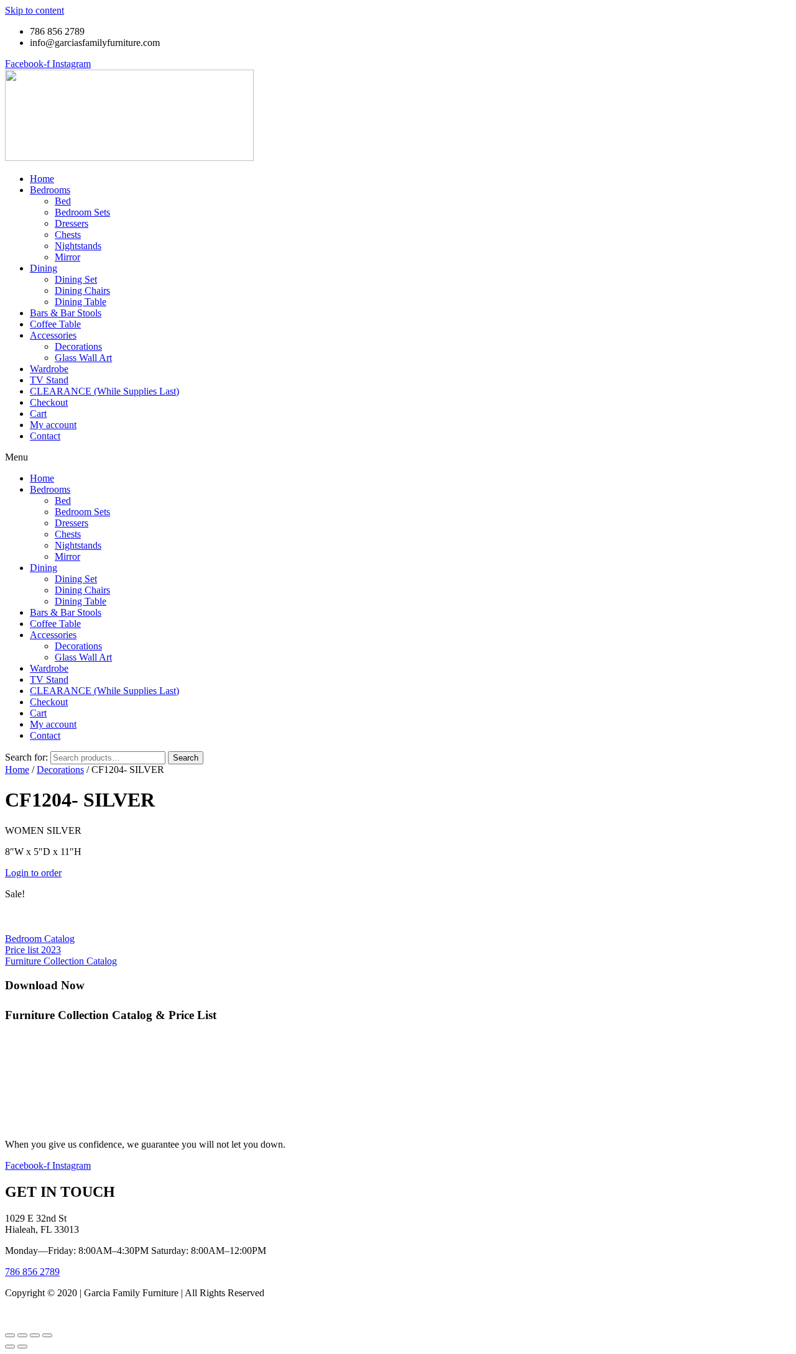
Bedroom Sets (82, 212)
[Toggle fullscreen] (22, 1335)
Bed (63, 201)
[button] (398, 457)
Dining (43, 268)
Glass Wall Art (83, 357)
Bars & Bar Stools (65, 313)
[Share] (35, 1335)
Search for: (26, 757)
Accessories (53, 335)
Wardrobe (49, 369)
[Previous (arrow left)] (10, 1346)
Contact (45, 436)
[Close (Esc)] (47, 1335)
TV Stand (49, 380)
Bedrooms (50, 190)
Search (185, 757)
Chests (68, 234)
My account (53, 424)
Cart (38, 413)
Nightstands (78, 245)
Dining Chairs (82, 290)
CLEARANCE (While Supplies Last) (104, 391)
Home (42, 178)
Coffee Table (55, 324)
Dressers (71, 223)
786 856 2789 (32, 1271)
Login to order (33, 872)
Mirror (67, 257)
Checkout (49, 402)
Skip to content (34, 10)
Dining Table (80, 301)
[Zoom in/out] (10, 1335)
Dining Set (76, 279)
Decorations (78, 346)
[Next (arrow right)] (22, 1346)
